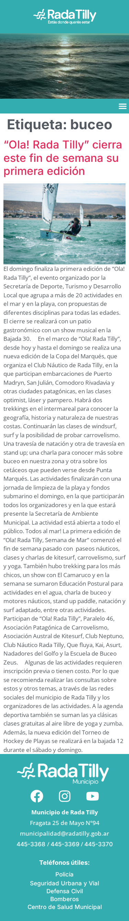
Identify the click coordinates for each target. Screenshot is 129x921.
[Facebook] (37, 796)
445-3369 (65, 844)
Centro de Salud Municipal (65, 907)
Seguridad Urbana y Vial (64, 883)
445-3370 (98, 844)
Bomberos (64, 899)
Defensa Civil (64, 891)
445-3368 (32, 844)
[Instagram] (65, 796)
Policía (64, 874)
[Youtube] (92, 796)
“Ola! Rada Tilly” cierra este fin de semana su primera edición (62, 158)
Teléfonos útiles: (64, 862)
